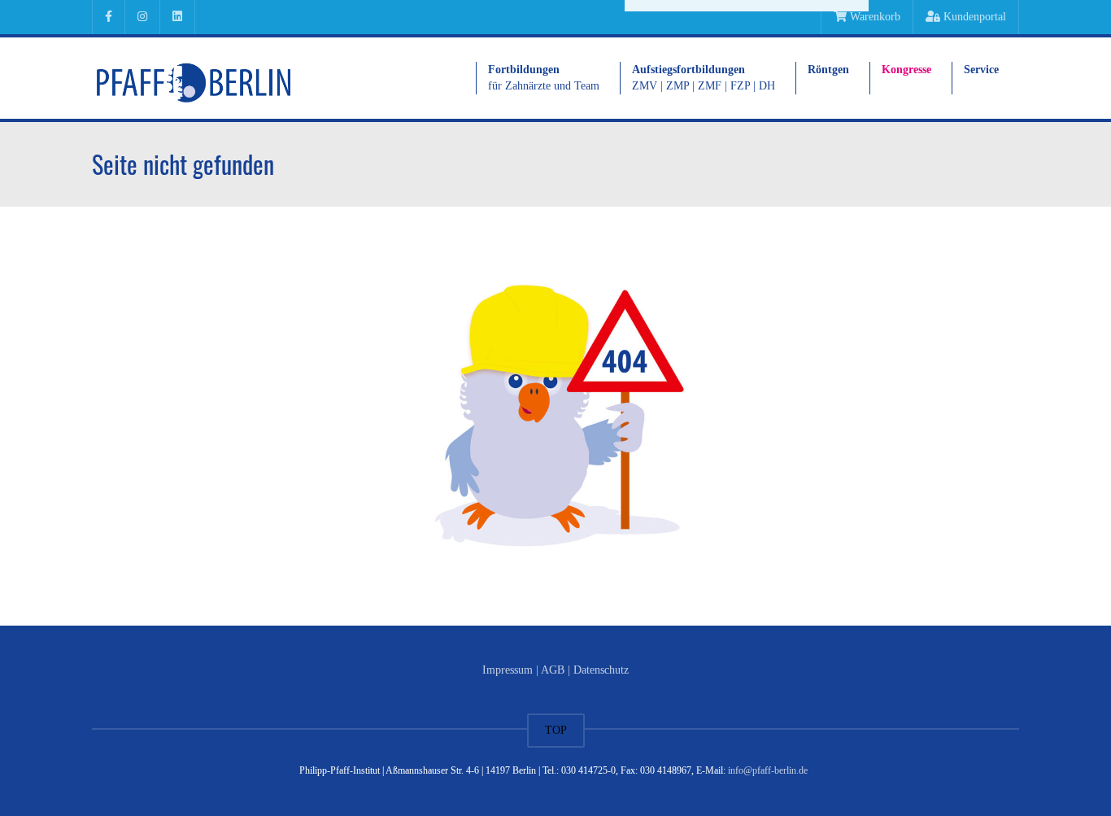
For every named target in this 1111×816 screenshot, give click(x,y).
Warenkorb (873, 17)
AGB (552, 670)
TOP (556, 730)
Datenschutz (601, 670)
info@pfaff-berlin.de (768, 770)
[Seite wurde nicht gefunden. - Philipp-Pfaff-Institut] (193, 78)
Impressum (507, 670)
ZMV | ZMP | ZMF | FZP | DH (703, 77)
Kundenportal (973, 17)
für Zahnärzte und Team (543, 77)
